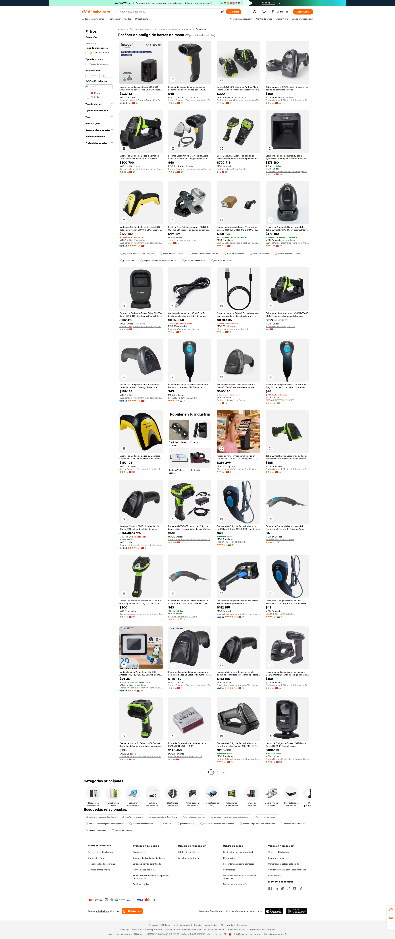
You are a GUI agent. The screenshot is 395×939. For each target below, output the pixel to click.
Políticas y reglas (141, 884)
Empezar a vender (276, 858)
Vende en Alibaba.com (278, 852)
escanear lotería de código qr (164, 817)
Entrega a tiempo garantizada (147, 864)
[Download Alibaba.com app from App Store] (274, 911)
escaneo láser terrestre (143, 824)
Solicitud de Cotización (189, 858)
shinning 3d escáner (97, 830)
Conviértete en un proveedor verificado (287, 869)
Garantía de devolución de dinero (149, 858)
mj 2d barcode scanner (195, 260)
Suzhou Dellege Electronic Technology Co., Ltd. (141, 169)
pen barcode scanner (195, 817)
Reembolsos (229, 869)
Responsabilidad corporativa (101, 864)
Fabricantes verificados (189, 852)
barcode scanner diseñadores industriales (232, 817)
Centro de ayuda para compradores (240, 852)
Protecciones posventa (144, 869)
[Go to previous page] (205, 772)
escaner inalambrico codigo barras (218, 824)
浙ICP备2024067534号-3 (276, 934)
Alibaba (121, 29)
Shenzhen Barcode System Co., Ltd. (185, 756)
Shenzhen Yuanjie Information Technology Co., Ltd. (141, 687)
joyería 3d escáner (261, 254)
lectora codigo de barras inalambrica (259, 824)
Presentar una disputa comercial (238, 864)
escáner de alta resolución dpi (205, 254)
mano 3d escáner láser (173, 254)
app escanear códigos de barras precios (106, 824)
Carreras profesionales (99, 869)
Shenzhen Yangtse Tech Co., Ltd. (183, 329)
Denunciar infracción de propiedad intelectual (239, 877)
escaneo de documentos (294, 824)
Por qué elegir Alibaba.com (100, 852)
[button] (223, 12)
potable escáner (187, 824)
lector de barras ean (223, 260)
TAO (222, 925)
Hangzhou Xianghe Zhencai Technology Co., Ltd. (141, 100)
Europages (242, 925)
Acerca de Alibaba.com (99, 845)
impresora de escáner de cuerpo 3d (138, 254)
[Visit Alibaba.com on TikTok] (301, 888)
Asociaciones (274, 875)
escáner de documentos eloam (102, 817)
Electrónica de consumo (141, 29)
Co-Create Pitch (96, 858)
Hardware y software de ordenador (174, 29)
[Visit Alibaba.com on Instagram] (288, 888)
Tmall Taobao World (182, 925)
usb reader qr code (123, 830)
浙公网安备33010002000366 (247, 934)
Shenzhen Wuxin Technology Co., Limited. (237, 469)
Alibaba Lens (102, 911)
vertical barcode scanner (289, 254)
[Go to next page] (223, 772)
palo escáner (129, 260)
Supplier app (216, 911)
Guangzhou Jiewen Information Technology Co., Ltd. (141, 243)
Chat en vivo (229, 858)
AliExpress (153, 925)
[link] (391, 910)
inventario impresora (134, 817)
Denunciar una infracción (235, 884)
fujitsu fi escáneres (235, 254)
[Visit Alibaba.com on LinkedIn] (276, 888)
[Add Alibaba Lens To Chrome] (132, 911)
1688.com (165, 925)
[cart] (264, 12)
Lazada (197, 925)
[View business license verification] (225, 934)
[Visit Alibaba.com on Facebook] (270, 888)
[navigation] (99, 401)
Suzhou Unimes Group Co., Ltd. (232, 169)
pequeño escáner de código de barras (159, 260)
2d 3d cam (166, 824)
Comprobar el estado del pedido (283, 864)
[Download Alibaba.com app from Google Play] (296, 911)
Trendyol (230, 925)
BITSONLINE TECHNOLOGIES (182, 398)
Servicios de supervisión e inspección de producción (151, 877)
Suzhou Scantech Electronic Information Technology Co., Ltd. (189, 100)
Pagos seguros (140, 852)
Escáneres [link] (201, 29)
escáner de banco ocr (268, 817)
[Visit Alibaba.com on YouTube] (295, 888)
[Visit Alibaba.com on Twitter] (282, 888)
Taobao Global (210, 925)
